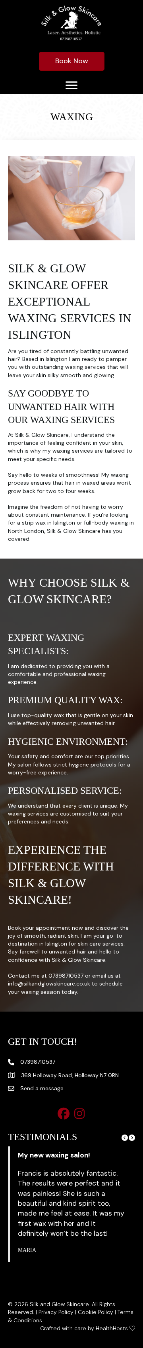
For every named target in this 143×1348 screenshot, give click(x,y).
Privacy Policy (56, 1312)
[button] (64, 1114)
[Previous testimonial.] (125, 1138)
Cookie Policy (95, 1312)
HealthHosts (112, 1328)
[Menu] (71, 85)
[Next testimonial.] (132, 1138)
